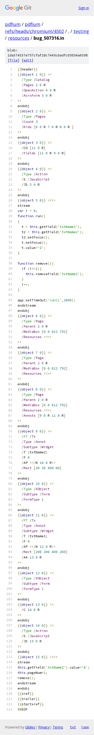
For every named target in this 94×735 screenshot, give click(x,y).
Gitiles (30, 727)
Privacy (44, 727)
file (14, 60)
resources (18, 38)
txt (73, 727)
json (85, 727)
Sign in (83, 7)
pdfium (13, 24)
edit (28, 60)
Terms (58, 727)
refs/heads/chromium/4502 (34, 31)
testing (81, 31)
